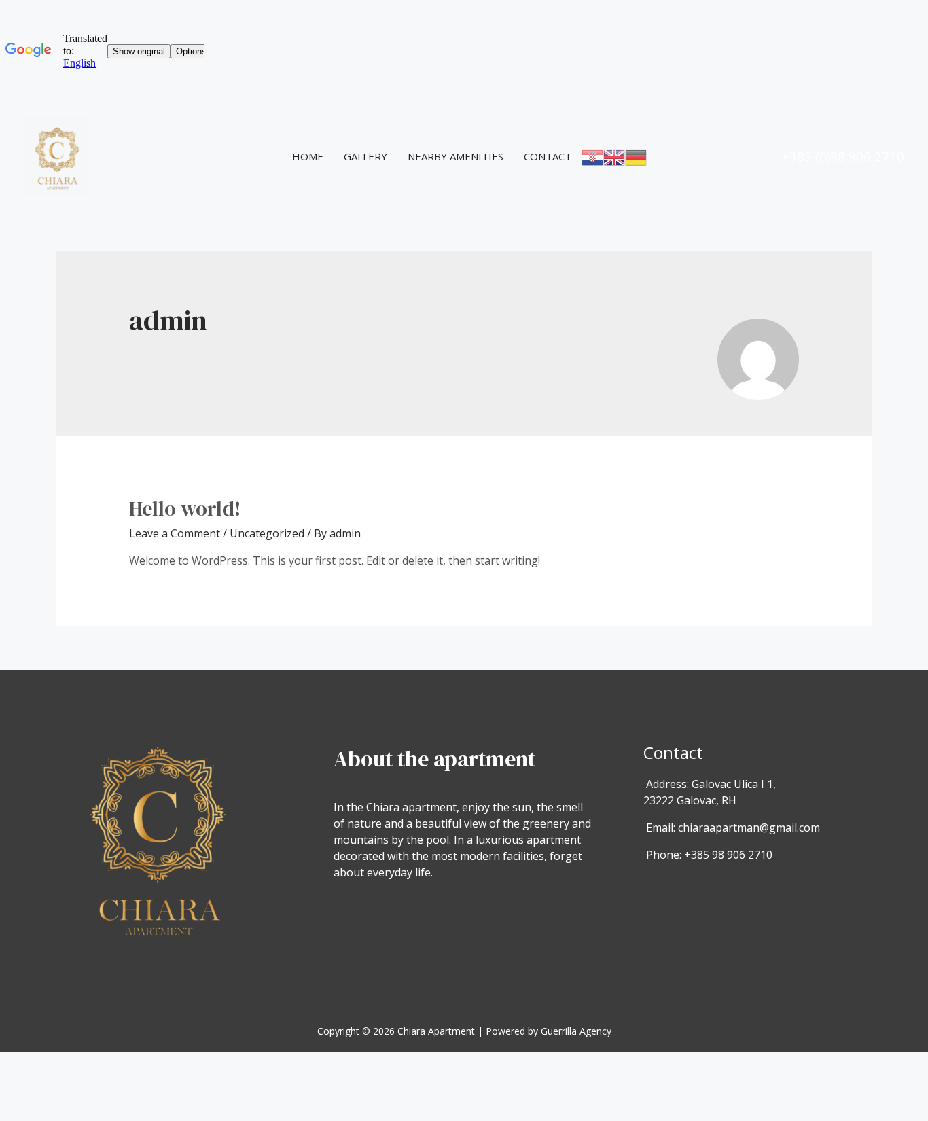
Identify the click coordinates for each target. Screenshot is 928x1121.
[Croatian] (592, 156)
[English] (614, 156)
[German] (636, 156)
